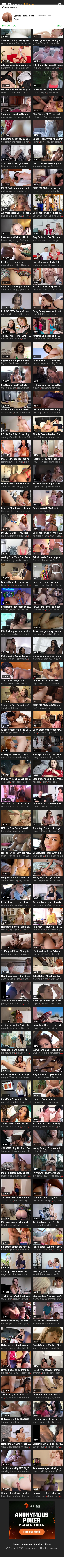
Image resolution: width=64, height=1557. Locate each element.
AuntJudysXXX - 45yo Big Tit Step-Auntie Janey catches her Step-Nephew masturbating (48, 803)
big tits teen (27, 560)
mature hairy (39, 929)
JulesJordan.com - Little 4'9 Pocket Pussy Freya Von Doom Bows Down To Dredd (48, 213)
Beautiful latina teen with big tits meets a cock (48, 853)
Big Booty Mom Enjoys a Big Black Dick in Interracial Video (48, 483)
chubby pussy (48, 659)
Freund (4, 929)
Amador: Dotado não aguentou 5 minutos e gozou (16, 40)
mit (46, 856)
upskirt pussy (7, 1028)
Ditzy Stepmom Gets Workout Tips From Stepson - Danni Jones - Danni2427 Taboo (16, 877)
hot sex (36, 1077)
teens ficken (48, 1225)
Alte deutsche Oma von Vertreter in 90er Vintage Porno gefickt (16, 65)
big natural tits (29, 142)
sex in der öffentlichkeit (44, 1422)
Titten (59, 363)
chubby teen (53, 1496)
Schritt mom (52, 929)
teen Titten (6, 289)
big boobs (17, 216)
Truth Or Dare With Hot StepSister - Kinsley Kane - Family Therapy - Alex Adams (16, 1296)
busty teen (6, 1496)
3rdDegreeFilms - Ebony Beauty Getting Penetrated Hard (16, 951)
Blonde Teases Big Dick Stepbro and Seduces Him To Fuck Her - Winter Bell (48, 434)
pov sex (51, 92)
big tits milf (46, 1028)
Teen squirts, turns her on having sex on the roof (16, 803)
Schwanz (57, 1028)
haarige (36, 782)
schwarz (5, 92)
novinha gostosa (9, 1249)
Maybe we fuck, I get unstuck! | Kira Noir (48, 1074)
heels (17, 1028)
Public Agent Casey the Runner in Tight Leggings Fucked (48, 89)
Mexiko (26, 782)
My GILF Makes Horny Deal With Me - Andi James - (16, 533)
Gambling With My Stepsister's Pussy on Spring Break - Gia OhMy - (48, 508)
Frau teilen (38, 462)
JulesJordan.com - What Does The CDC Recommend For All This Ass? (48, 533)
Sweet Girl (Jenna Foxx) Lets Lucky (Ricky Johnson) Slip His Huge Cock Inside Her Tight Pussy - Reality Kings (16, 1394)
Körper (45, 560)
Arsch (11, 363)
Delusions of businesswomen (48, 1394)
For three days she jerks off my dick (48, 286)
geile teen (28, 216)
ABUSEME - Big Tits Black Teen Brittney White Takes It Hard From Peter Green (16, 1148)
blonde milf (38, 954)
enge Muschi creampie (12, 1447)
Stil (2, 142)
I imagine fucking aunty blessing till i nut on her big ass (16, 1370)
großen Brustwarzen (50, 117)
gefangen (22, 511)
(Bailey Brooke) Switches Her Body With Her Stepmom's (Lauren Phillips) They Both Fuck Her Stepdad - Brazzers (16, 754)
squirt (23, 806)
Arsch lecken (27, 929)
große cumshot (15, 905)
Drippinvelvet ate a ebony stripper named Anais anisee (48, 1444)
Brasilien (20, 43)
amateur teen (12, 806)
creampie (19, 1200)
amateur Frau (8, 880)
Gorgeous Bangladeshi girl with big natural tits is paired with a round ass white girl (16, 1050)
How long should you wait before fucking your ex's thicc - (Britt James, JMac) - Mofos (48, 1271)
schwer (4, 856)
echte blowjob (39, 92)
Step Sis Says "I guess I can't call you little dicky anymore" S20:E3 (48, 1296)
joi (60, 929)
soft (45, 683)
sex (3, 806)
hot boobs (38, 1151)
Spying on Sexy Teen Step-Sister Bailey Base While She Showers (16, 705)
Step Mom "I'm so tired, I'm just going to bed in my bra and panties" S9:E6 (16, 1099)
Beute (36, 1126)
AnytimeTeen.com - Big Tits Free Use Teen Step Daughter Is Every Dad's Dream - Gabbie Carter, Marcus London (48, 1222)
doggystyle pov (8, 609)
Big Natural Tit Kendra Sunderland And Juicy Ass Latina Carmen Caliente (16, 607)
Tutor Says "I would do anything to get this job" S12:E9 (48, 828)
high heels (16, 560)
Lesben (36, 338)
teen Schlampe (8, 486)
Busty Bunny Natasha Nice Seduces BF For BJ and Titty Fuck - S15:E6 (48, 311)
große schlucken (15, 437)
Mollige (36, 265)
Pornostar (6, 831)
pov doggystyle (31, 634)
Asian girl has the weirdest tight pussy (16, 1271)
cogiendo (5, 782)
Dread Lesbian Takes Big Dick (47, 163)
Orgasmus (49, 1102)
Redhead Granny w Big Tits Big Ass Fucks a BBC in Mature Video (16, 262)
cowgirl (55, 240)
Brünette (37, 68)
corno (28, 43)
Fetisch (4, 585)
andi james (22, 536)
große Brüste (23, 388)
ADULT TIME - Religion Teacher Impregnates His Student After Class (16, 163)
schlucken (18, 1225)
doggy (16, 289)
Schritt (49, 412)
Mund (53, 536)
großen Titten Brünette (44, 43)
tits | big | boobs (24, 314)
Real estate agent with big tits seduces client (48, 1468)
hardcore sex (7, 68)
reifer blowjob (8, 462)
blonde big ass (40, 1299)
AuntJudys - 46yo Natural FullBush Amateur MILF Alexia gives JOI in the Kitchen (48, 927)
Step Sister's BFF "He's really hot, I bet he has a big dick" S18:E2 (48, 114)
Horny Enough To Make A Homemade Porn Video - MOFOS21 (48, 1148)
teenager (5, 1151)
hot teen (37, 1249)
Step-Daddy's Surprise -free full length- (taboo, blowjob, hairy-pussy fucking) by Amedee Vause (48, 779)
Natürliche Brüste (29, 265)
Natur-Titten (57, 191)
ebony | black (27, 1373)
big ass (44, 265)
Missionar (59, 634)
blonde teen (50, 511)
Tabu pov (49, 142)
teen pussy (38, 511)
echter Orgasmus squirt (27, 1077)
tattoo (36, 363)
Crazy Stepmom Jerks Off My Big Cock (48, 262)
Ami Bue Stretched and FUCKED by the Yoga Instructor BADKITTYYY (48, 336)
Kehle (46, 536)
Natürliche (59, 216)
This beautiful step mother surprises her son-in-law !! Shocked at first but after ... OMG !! (16, 1197)
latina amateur (18, 92)
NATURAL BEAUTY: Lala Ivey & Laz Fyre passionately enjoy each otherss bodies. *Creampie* (48, 1123)
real (19, 1471)
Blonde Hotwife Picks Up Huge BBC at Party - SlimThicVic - (16, 237)
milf (11, 412)
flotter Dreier (39, 609)
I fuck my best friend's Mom (47, 951)
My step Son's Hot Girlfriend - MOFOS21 (48, 754)
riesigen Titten (8, 1077)
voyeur (12, 240)
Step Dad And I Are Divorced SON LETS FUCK (48, 237)
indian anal (6, 1176)
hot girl (36, 117)
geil (28, 117)
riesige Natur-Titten (10, 265)
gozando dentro (26, 1249)
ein (61, 856)
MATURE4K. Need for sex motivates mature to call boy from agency (16, 459)
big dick (36, 388)
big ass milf (19, 117)
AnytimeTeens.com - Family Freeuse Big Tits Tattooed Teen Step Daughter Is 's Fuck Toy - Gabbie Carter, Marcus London (48, 902)
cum (3, 43)
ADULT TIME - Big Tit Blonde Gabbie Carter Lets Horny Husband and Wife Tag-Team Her (48, 607)
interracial (38, 166)
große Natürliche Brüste (28, 240)
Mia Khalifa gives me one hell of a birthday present (16, 631)
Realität (46, 191)
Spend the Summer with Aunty (48, 139)
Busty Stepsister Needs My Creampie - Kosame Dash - (48, 730)
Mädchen (46, 314)
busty (25, 338)
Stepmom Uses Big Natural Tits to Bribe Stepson (16, 114)
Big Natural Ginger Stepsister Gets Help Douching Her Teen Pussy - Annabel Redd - (16, 360)
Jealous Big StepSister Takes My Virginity (48, 1493)
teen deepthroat (41, 880)
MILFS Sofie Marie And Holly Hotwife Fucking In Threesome (16, 188)
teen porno (38, 905)
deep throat (45, 363)
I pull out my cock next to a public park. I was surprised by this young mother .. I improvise (48, 1419)
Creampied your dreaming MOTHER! (48, 409)
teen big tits (38, 856)
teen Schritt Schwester (12, 708)
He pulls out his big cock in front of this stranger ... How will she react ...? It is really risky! (48, 1025)
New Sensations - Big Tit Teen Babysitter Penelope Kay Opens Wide (16, 976)
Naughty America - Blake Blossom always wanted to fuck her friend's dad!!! (16, 927)
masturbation (8, 757)
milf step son (39, 412)
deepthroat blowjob (10, 954)
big (10, 216)
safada (57, 585)
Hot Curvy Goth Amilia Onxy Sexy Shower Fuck (48, 1370)
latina (35, 1348)
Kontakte (38, 1544)
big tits (46, 166)
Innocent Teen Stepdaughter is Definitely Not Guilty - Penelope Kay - (16, 286)
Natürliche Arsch (13, 142)
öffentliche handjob (25, 1348)
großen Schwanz (50, 68)
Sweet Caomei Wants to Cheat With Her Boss (48, 1345)
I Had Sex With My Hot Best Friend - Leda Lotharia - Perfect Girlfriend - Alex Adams (16, 1320)
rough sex (54, 437)
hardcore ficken (40, 806)
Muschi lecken (56, 1003)
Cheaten (37, 191)
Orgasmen (21, 585)
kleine (59, 92)
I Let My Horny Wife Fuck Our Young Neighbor (48, 459)
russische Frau (40, 289)
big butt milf (39, 486)
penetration (17, 831)
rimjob (12, 536)
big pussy (29, 1200)
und (35, 314)
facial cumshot (55, 683)
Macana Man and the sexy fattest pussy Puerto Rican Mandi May (16, 89)
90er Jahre (26, 68)
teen (3, 437)
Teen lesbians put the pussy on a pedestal (16, 1000)
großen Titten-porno (23, 1496)
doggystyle (6, 314)
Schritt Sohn (7, 1200)
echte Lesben (52, 1447)
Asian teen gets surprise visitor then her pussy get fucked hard (48, 631)
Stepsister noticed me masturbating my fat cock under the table (16, 409)
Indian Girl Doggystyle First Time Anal (16, 1173)
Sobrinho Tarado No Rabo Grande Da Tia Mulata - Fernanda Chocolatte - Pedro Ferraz (48, 582)
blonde (4, 216)
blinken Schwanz (22, 412)
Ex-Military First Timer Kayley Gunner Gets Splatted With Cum (16, 902)
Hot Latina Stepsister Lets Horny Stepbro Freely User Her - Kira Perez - (48, 1320)
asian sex (26, 166)
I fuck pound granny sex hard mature (16, 853)
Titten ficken (57, 166)
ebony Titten (26, 1151)
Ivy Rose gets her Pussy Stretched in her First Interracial (48, 385)
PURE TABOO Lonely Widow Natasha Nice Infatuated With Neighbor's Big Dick (48, 705)
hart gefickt (47, 634)
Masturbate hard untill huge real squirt (16, 1074)
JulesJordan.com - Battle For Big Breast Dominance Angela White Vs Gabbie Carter (16, 336)
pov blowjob (23, 609)
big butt (16, 929)
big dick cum (29, 732)
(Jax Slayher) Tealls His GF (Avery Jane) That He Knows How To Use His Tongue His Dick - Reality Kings (16, 730)
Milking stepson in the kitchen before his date (16, 1222)
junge (55, 314)
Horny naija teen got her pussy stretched (48, 877)
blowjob (19, 462)
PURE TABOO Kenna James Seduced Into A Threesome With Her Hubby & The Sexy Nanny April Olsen (16, 656)
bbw (42, 142)
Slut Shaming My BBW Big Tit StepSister (16, 1468)
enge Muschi (7, 1274)
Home (16, 1544)
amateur (11, 43)
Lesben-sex (38, 1397)
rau (25, 905)
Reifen (36, 142)
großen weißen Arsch (26, 1053)
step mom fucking (42, 240)
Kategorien (26, 1544)
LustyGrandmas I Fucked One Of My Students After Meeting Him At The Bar (48, 1050)
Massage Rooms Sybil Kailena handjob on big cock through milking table (48, 1000)
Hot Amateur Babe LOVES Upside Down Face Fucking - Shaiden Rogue (16, 1419)
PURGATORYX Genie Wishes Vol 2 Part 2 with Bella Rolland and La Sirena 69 (16, 311)
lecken (53, 880)
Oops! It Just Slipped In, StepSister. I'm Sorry (16, 1493)
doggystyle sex (21, 191)
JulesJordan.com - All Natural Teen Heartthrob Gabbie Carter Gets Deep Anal (48, 360)
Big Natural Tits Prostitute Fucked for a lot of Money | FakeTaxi (16, 385)
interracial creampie (11, 166)
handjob (15, 1102)
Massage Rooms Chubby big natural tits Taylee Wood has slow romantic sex (48, 40)
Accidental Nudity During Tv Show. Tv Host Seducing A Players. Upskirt (16, 1025)
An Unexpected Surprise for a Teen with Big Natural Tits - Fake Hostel (16, 213)
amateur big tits (49, 757)
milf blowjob (7, 117)
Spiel (23, 1028)
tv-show (31, 1028)
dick (39, 314)
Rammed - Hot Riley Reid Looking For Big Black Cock (48, 1197)
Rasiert (4, 240)
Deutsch (29, 1422)
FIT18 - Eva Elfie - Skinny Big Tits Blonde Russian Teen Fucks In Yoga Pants (16, 434)
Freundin (37, 560)
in (2, 1348)
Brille (17, 68)
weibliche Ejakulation (51, 338)
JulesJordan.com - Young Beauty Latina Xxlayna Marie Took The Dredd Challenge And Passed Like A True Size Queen (16, 1123)
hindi (25, 1176)
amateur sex (50, 1274)
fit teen (56, 1249)
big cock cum (11, 1397)
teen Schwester (40, 437)
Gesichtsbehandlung (43, 216)
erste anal (18, 1176)
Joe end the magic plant (13, 680)
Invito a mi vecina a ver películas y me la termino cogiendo (16, 779)
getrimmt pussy (51, 1176)
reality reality (21, 659)
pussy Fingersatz (48, 708)
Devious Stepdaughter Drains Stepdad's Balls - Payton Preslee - (16, 508)
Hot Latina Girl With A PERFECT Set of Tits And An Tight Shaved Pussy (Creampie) (16, 1444)
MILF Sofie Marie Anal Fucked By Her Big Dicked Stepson (48, 65)
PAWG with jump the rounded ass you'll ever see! (48, 1173)
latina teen (16, 782)
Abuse (48, 1544)
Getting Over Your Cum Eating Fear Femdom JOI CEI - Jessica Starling (16, 557)
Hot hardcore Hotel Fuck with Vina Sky (16, 483)
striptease (44, 1348)
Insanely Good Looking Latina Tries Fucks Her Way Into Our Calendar (48, 1099)
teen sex (37, 634)
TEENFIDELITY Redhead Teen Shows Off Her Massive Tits (48, 976)
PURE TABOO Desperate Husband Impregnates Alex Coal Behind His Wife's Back (48, 188)
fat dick (5, 412)
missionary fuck (23, 757)
